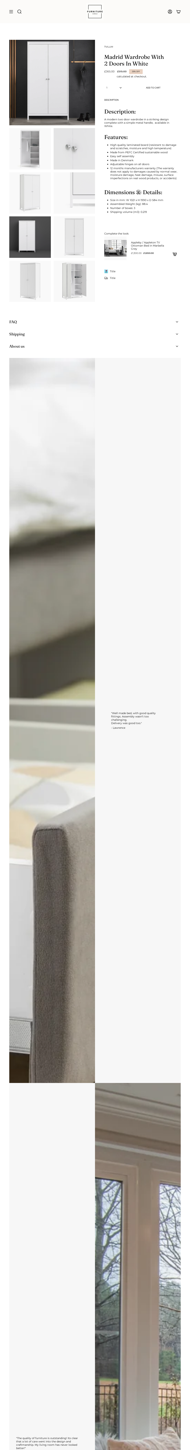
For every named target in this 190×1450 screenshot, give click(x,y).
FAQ (13, 321)
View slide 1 (139, 263)
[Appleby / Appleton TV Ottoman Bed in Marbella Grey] (115, 248)
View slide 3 (146, 263)
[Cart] (178, 11)
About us (16, 346)
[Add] (175, 254)
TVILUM (108, 46)
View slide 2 (142, 263)
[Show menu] (11, 11)
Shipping (110, 76)
